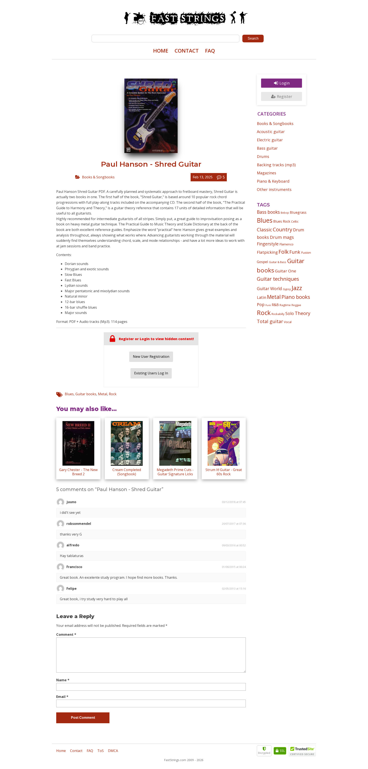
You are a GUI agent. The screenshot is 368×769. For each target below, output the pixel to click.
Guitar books (85, 394)
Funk (294, 252)
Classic (264, 229)
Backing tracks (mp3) (276, 164)
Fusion (306, 252)
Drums (263, 156)
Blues (69, 394)
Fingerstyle (268, 244)
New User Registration (151, 356)
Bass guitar (267, 148)
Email (62, 696)
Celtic (295, 221)
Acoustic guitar (271, 131)
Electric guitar (270, 139)
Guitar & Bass (277, 262)
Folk (284, 251)
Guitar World (269, 288)
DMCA (113, 750)
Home (160, 50)
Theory (302, 313)
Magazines (266, 172)
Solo (289, 313)
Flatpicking (267, 252)
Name (62, 680)
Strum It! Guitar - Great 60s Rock (224, 471)
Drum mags (282, 237)
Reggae (296, 305)
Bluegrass (298, 212)
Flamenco (286, 244)
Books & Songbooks (98, 177)
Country (282, 229)
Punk (268, 305)
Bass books (268, 212)
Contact (187, 50)
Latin (261, 297)
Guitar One (285, 271)
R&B (275, 304)
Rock (112, 394)
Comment (66, 634)
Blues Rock (281, 221)
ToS (100, 750)
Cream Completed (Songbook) (126, 471)
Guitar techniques (278, 278)
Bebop (285, 212)
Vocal (288, 322)
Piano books (296, 297)
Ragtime (285, 305)
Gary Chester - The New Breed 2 (78, 471)
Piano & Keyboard (273, 181)
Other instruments (274, 189)
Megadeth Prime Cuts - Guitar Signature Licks (175, 471)
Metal (102, 394)
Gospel (262, 261)
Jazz (297, 288)
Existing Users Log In (151, 373)
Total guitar (270, 321)
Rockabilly (278, 314)
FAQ (210, 50)
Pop (260, 304)
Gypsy (287, 289)
